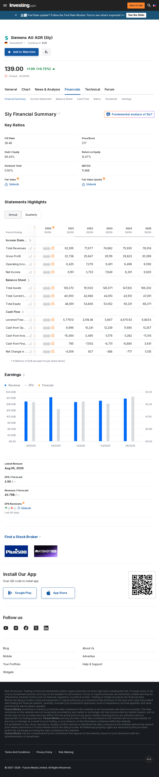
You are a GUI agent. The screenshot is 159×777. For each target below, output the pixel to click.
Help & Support (92, 664)
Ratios (97, 98)
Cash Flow (83, 98)
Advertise (89, 656)
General (11, 89)
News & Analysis (47, 89)
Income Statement (40, 98)
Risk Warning (66, 752)
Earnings (126, 98)
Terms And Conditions (17, 752)
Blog (6, 648)
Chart (26, 89)
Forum (109, 89)
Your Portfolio (12, 664)
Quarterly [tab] (31, 214)
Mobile (7, 656)
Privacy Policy (44, 752)
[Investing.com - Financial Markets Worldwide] (23, 5)
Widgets (8, 672)
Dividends (111, 98)
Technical (92, 89)
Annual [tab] (13, 214)
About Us (88, 648)
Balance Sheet (64, 98)
